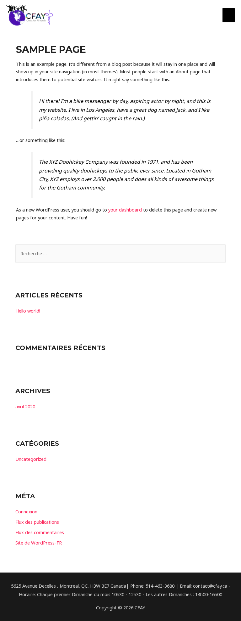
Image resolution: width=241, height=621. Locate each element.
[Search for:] (120, 253)
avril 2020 (25, 406)
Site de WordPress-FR (38, 542)
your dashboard (125, 209)
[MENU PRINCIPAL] (228, 15)
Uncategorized (30, 459)
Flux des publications (37, 522)
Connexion (26, 511)
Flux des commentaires (39, 532)
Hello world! (27, 311)
